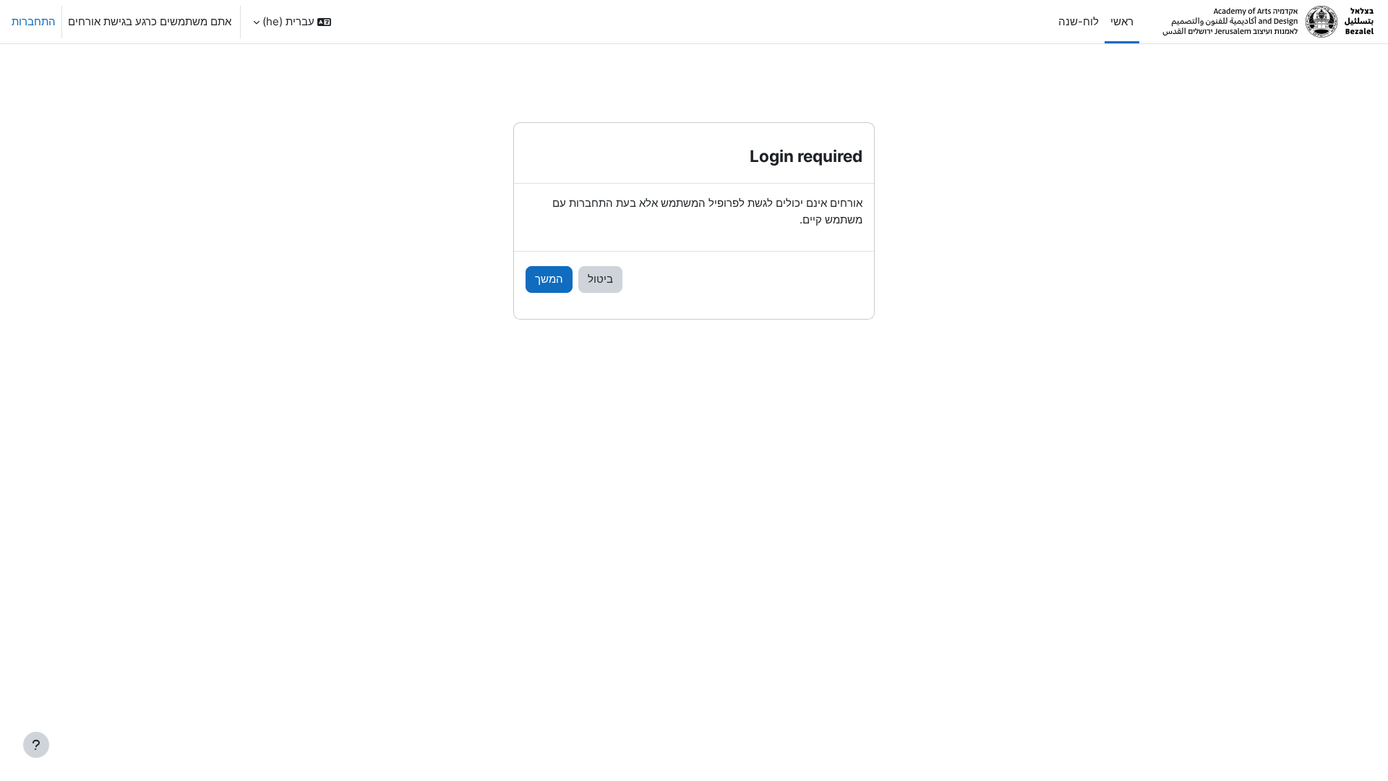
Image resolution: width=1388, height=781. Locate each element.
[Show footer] (36, 745)
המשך (549, 279)
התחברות (34, 21)
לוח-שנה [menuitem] (1078, 21)
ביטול (600, 279)
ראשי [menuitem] (1122, 21)
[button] (292, 21)
